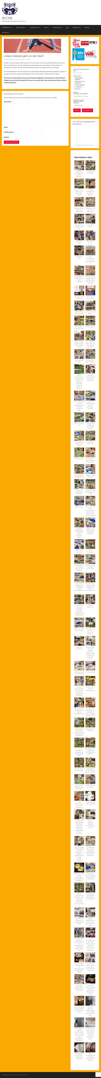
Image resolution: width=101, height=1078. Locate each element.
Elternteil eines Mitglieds (79, 82)
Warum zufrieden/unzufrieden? (80, 92)
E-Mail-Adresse (9, 132)
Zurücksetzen (87, 110)
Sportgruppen (20, 27)
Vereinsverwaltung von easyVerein (85, 145)
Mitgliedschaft (6, 27)
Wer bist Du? (77, 76)
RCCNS (7, 18)
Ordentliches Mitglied (79, 78)
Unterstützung (34, 27)
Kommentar (8, 101)
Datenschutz (76, 27)
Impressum (5, 32)
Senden (77, 110)
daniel (28, 59)
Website (6, 137)
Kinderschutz (57, 27)
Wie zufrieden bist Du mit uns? (81, 70)
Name (6, 127)
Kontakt (86, 27)
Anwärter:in (78, 87)
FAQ (67, 27)
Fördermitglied (79, 85)
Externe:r (78, 89)
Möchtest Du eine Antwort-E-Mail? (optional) (78, 101)
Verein (46, 27)
